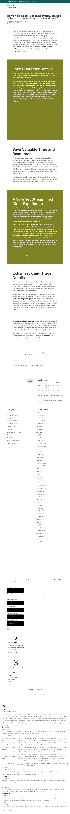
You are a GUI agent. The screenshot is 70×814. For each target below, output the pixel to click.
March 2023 (40, 480)
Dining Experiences (12, 415)
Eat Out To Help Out (13, 421)
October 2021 (41, 511)
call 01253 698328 (56, 580)
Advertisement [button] (6, 794)
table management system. (24, 299)
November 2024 (41, 446)
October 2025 (41, 424)
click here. (47, 336)
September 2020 (41, 533)
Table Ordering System (14, 440)
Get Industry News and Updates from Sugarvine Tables (25, 629)
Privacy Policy (41, 694)
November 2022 (41, 488)
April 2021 (40, 528)
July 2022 (39, 497)
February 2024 (41, 457)
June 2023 (39, 471)
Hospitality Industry (12, 426)
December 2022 (41, 485)
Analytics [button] (4, 785)
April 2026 (40, 415)
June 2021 (39, 522)
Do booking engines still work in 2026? (48, 383)
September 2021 (41, 514)
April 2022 (40, 505)
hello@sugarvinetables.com (20, 582)
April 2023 (40, 477)
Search (30, 381)
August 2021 (40, 516)
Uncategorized (11, 443)
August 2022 (40, 494)
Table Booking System (13, 435)
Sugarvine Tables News (14, 432)
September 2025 (41, 426)
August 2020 (40, 536)
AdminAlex (12, 21)
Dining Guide (10, 418)
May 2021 (39, 525)
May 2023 (39, 474)
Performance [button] (5, 776)
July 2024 (39, 449)
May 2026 (39, 412)
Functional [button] (5, 767)
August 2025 (40, 429)
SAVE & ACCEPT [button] (7, 811)
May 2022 (39, 502)
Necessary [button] (5, 725)
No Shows (10, 429)
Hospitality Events (12, 424)
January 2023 (40, 483)
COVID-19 (26, 21)
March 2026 (40, 418)
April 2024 (40, 452)
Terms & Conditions (30, 694)
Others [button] (4, 802)
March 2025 (40, 440)
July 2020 (39, 539)
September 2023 (41, 466)
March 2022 (40, 508)
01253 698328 (12, 1)
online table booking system (24, 321)
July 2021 (39, 519)
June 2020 (39, 542)
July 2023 (39, 469)
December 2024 (41, 443)
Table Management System (15, 438)
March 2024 (40, 454)
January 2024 (40, 460)
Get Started (11, 631)
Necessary (7, 727)
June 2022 (39, 500)
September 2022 (41, 491)
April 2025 (40, 438)
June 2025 (39, 432)
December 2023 (41, 463)
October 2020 (41, 531)
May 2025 (39, 435)
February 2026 (41, 421)
